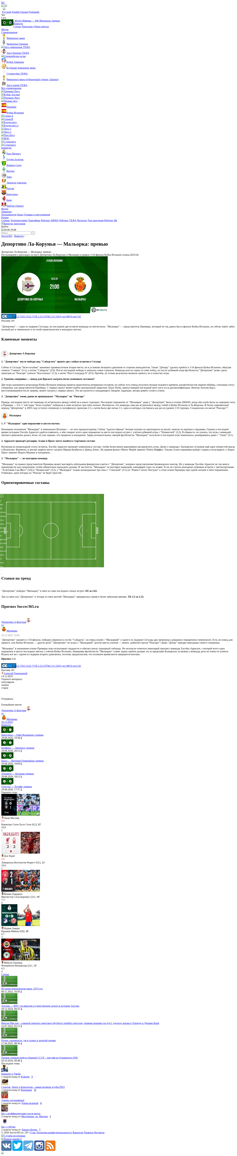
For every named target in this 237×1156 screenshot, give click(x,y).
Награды (82, 220)
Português (34, 12)
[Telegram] (28, 1150)
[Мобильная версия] (6, 6)
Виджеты (99, 1132)
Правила (89, 1132)
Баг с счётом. (8, 1126)
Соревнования (9, 32)
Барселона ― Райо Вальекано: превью (22, 735)
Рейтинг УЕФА (67, 220)
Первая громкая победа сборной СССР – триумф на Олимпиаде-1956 (39, 1057)
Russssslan (26, 1090)
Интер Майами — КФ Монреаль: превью (36, 20)
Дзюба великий (29, 1103)
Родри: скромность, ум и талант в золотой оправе (28, 1040)
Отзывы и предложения (37, 214)
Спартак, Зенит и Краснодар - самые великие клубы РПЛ (33, 1087)
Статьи (17, 26)
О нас (33, 1132)
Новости (18, 23)
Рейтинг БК (110, 220)
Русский (6, 12)
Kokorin (25, 1076)
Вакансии (78, 1132)
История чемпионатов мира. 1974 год (22, 988)
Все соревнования (11, 88)
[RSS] (50, 1150)
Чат (3, 15)
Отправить (7, 698)
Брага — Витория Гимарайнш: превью (22, 760)
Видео (4, 208)
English (16, 12)
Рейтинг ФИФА (50, 220)
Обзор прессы (41, 26)
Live (3, 17)
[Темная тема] (2, 6)
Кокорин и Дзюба (11, 1073)
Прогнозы (27, 26)
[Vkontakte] (6, 1150)
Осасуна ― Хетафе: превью (16, 786)
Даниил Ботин (29, 1129)
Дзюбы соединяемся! (12, 1100)
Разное (5, 217)
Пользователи (9, 214)
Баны (20, 214)
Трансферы (34, 220)
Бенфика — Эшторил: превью (17, 747)
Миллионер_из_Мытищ (34, 1116)
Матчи (5, 29)
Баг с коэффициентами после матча (20, 1113)
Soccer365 (6, 236)
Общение (6, 211)
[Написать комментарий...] (118, 693)
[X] (17, 1150)
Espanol (24, 12)
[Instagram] (39, 1150)
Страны (5, 220)
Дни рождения (95, 220)
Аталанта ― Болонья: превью (17, 773)
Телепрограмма (18, 220)
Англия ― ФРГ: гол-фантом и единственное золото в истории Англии (40, 1006)
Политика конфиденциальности (54, 1132)
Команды (6, 147)
